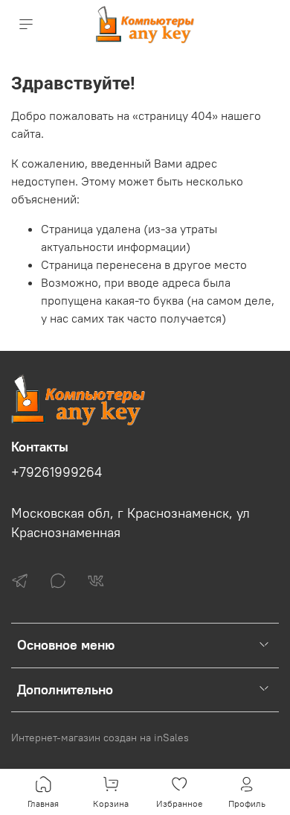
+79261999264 (56, 472)
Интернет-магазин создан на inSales (100, 737)
